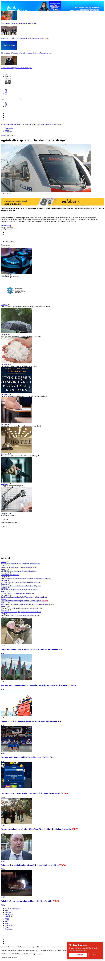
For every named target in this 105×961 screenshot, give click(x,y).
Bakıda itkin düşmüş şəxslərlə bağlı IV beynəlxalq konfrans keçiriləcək (24, 597)
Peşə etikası (8, 132)
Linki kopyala (9, 241)
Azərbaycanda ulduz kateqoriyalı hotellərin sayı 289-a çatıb (20, 615)
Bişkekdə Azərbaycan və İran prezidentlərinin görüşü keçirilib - (24, 601)
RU (6, 94)
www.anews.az (6, 225)
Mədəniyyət (33, 124)
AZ (6, 90)
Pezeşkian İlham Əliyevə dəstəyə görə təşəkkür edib (17, 593)
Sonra (95, 955)
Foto (55, 124)
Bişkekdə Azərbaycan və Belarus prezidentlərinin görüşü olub (21, 586)
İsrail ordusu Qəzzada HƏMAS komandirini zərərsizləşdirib (20, 564)
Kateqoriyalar (5, 135)
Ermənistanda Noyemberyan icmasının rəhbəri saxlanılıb (19, 567)
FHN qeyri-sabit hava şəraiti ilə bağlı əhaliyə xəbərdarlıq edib (21, 582)
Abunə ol (4, 526)
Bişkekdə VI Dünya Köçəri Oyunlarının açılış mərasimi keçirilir (21, 608)
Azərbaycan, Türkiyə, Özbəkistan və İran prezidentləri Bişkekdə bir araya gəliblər (27, 604)
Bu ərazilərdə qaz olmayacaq (10, 575)
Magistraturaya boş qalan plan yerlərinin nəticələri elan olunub (21, 612)
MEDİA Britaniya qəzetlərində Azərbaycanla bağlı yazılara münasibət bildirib (26, 578)
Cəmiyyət (25, 124)
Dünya (51, 124)
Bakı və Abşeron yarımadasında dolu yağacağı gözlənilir (19, 589)
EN (6, 92)
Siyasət (19, 124)
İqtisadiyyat (41, 124)
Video (59, 124)
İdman (47, 124)
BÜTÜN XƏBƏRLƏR (9, 124)
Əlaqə (7, 130)
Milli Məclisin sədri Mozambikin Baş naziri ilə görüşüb (18, 571)
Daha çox (4, 617)
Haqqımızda (9, 128)
